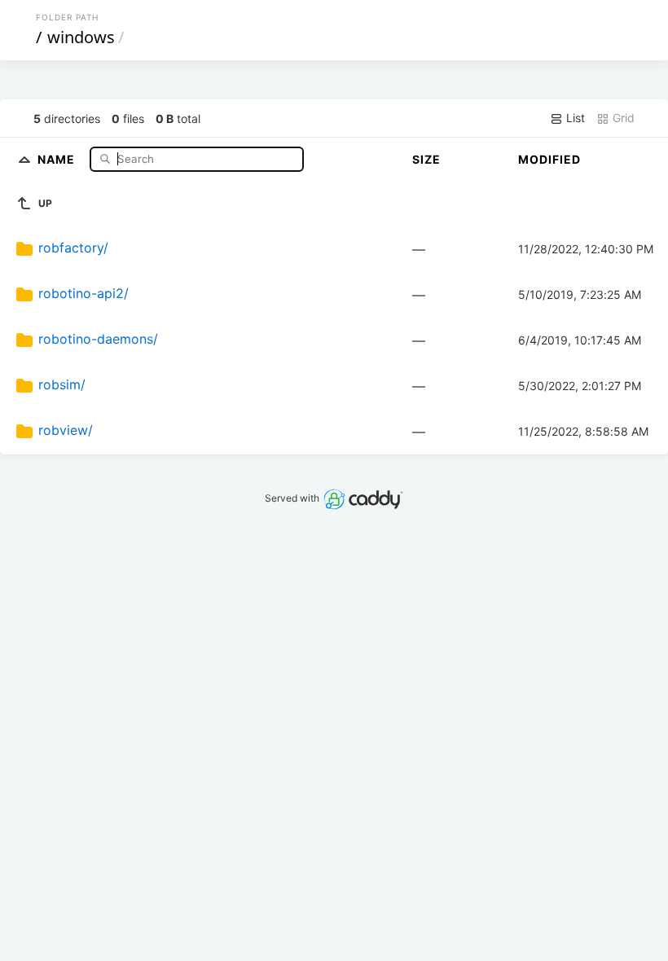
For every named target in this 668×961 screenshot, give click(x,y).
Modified (549, 159)
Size (426, 159)
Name (57, 158)
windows (81, 37)
